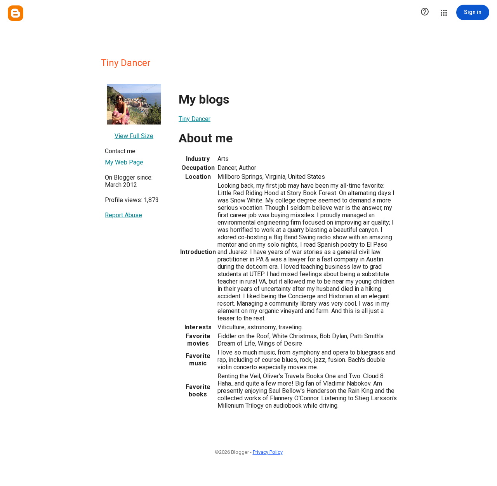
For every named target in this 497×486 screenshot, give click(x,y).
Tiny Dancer (194, 119)
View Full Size (134, 136)
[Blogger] (15, 13)
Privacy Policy (268, 452)
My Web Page (124, 162)
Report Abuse (123, 215)
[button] (424, 12)
